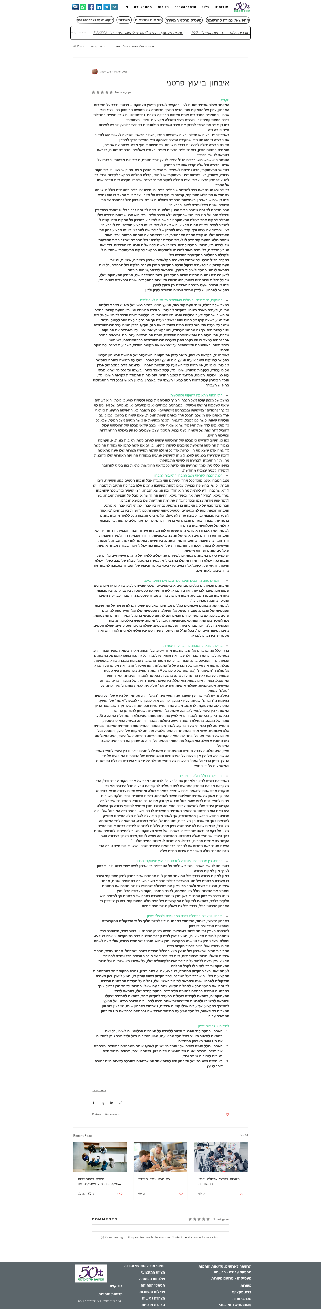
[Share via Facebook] (93, 1103)
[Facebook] (91, 7)
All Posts (78, 46)
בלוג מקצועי (98, 46)
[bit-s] (114, 7)
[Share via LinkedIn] (112, 1103)
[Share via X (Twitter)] (102, 1103)
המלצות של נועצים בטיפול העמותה (133, 46)
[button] (99, 1301)
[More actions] (227, 71)
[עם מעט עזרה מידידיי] (160, 1157)
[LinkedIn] (99, 7)
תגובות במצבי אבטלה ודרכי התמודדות (219, 1181)
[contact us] (75, 7)
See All (244, 1135)
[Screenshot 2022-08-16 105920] (106, 7)
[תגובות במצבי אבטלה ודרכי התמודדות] (221, 1157)
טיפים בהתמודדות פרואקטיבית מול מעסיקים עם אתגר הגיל (100, 1181)
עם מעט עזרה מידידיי (154, 1179)
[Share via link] (121, 1103)
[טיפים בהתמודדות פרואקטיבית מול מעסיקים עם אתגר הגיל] (100, 1157)
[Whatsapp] (83, 7)
